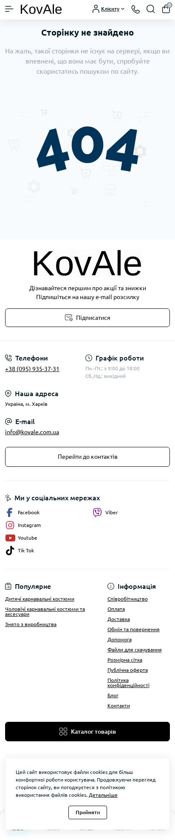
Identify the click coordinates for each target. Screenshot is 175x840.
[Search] (151, 9)
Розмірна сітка (124, 660)
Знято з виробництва (30, 624)
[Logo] (41, 8)
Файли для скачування (134, 649)
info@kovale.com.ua (32, 432)
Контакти (118, 705)
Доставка (118, 619)
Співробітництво (127, 599)
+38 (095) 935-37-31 (32, 369)
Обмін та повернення (133, 629)
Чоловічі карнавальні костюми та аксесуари (45, 611)
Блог (113, 695)
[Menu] (9, 9)
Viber (111, 512)
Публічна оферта (127, 670)
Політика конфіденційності (128, 682)
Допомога (119, 639)
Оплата (116, 609)
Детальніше (103, 795)
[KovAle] (87, 263)
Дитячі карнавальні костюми (39, 599)
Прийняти (88, 812)
